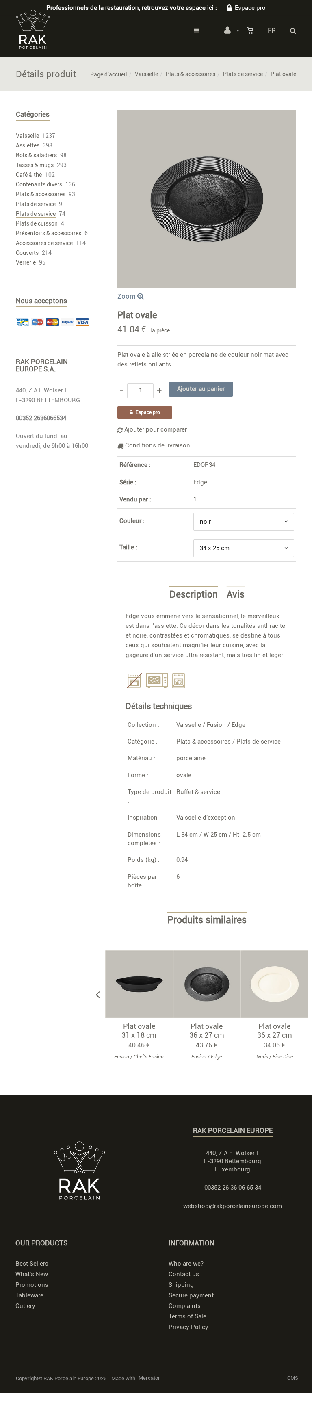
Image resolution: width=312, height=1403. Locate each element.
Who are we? (186, 1263)
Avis (236, 594)
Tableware (29, 1295)
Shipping (181, 1284)
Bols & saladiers (36, 155)
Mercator (149, 1378)
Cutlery (25, 1306)
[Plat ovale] (206, 115)
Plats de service (243, 74)
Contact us (184, 1274)
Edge (200, 482)
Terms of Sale (187, 1316)
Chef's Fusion (149, 1057)
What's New (31, 1274)
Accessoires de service (44, 243)
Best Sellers (31, 1263)
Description (193, 594)
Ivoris (262, 1057)
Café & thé (29, 174)
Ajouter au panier (142, 984)
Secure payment (191, 1295)
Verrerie (26, 262)
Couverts (27, 252)
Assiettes (27, 145)
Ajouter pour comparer (155, 429)
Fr (272, 30)
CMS (292, 1378)
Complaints (185, 1306)
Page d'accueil (108, 74)
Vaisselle (146, 74)
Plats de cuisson (37, 223)
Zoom (127, 296)
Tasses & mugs (35, 165)
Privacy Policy (188, 1327)
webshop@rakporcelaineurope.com (232, 1206)
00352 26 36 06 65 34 (232, 1187)
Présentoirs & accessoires (48, 233)
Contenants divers (39, 184)
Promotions (31, 1284)
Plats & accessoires (190, 74)
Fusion (216, 725)
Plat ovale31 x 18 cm (138, 1030)
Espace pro (250, 7)
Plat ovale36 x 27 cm (206, 1030)
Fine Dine (283, 1057)
